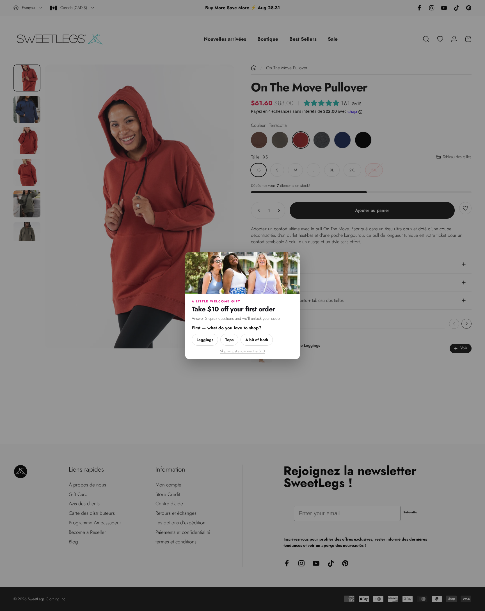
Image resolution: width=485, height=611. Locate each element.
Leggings (204, 339)
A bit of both (256, 339)
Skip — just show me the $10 (242, 350)
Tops (229, 339)
